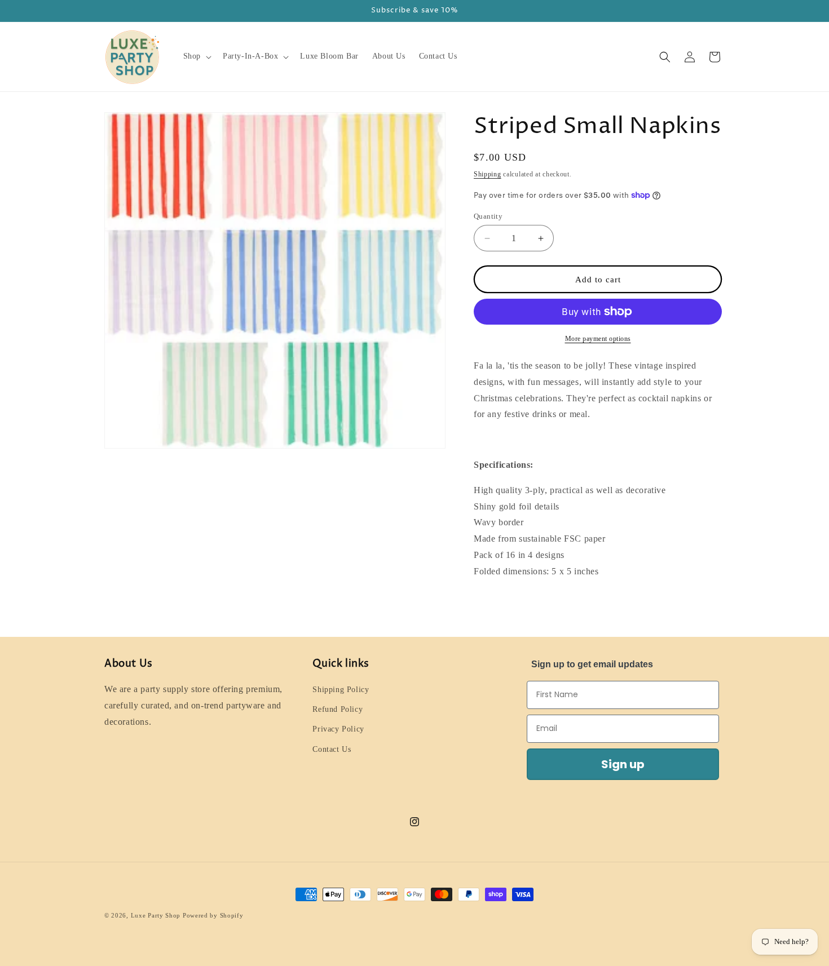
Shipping (487, 174)
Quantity (488, 216)
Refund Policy (337, 709)
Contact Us (331, 749)
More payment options (598, 339)
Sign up (623, 764)
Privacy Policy (338, 729)
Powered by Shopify (213, 915)
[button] (196, 56)
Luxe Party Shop (156, 915)
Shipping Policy (340, 689)
